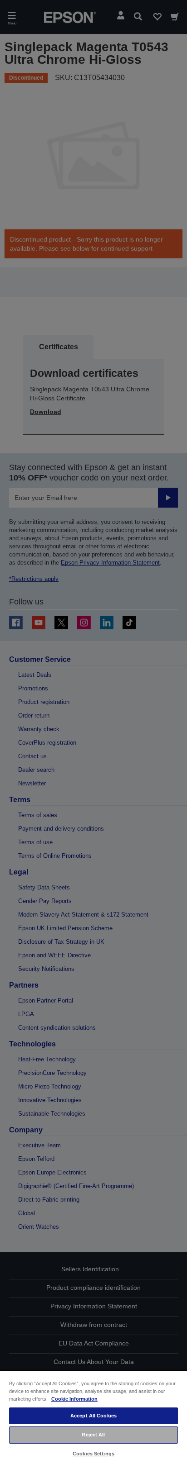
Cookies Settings (93, 1453)
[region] (93, 1417)
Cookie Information (74, 1399)
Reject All (93, 1434)
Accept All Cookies (93, 1415)
